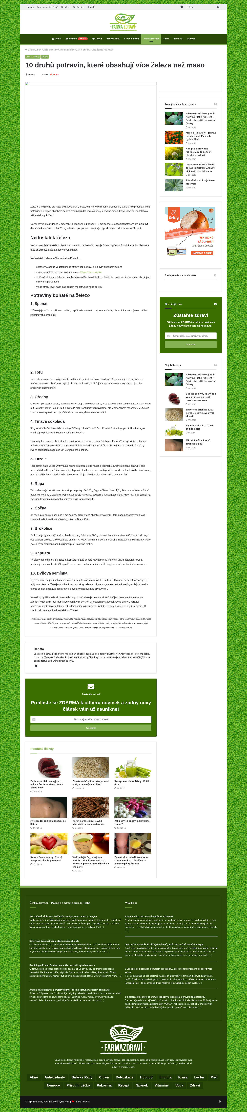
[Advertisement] (90, 179)
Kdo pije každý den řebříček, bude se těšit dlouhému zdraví (198, 152)
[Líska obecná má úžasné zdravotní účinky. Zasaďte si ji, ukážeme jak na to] (174, 169)
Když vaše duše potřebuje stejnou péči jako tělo (54, 941)
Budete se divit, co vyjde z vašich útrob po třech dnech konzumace (46, 784)
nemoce (53, 1085)
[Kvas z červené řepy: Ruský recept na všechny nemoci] (48, 843)
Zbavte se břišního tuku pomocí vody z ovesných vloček (200, 413)
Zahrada (191, 38)
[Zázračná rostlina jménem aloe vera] (174, 185)
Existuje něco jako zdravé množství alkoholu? (149, 916)
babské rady (82, 1077)
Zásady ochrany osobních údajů (42, 7)
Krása (166, 38)
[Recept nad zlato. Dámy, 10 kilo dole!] (132, 767)
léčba (199, 1077)
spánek (142, 1085)
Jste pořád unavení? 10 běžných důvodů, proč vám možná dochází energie (164, 944)
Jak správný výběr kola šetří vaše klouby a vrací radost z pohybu (63, 916)
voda (179, 1085)
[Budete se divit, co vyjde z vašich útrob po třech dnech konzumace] (48, 767)
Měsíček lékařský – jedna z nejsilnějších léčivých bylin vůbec (201, 136)
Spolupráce (78, 7)
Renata (31, 74)
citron (104, 1077)
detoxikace (124, 1077)
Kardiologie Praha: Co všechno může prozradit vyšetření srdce (62, 965)
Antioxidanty (55, 1077)
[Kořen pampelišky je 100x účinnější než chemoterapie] (90, 807)
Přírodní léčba (131, 38)
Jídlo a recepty (151, 38)
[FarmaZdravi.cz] (123, 22)
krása (183, 1077)
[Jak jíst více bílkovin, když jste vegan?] (132, 807)
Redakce (65, 7)
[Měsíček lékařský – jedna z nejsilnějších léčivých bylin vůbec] (174, 137)
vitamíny (162, 1085)
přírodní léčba (78, 1085)
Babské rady (113, 38)
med (214, 1077)
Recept (123, 1085)
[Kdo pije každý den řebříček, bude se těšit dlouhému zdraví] (174, 153)
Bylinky (77, 38)
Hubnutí (178, 38)
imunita (165, 1077)
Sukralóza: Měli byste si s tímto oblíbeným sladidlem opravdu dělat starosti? (165, 997)
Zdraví (98, 38)
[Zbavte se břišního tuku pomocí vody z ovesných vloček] (90, 767)
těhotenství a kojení (90, 272)
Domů (57, 38)
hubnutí (146, 1077)
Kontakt (91, 7)
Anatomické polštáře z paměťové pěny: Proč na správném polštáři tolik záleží (69, 990)
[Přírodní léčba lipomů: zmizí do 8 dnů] (48, 807)
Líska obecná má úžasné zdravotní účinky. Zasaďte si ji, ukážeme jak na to (201, 167)
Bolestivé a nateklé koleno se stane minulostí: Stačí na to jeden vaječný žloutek (131, 860)
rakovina (104, 1085)
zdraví (195, 1085)
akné (34, 1077)
